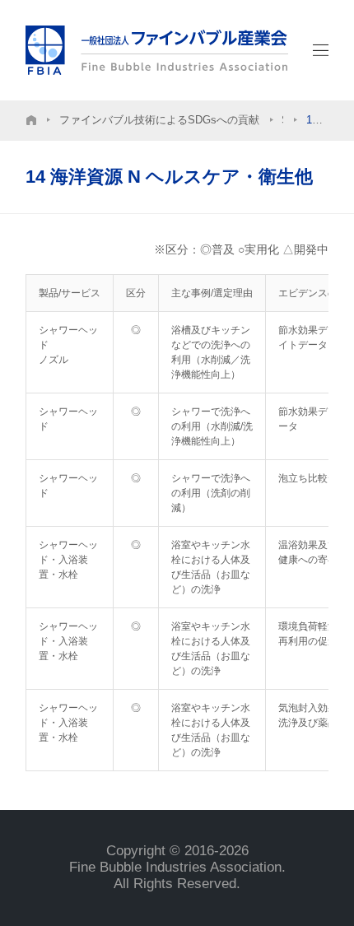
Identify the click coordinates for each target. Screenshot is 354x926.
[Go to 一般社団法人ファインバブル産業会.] (31, 120)
